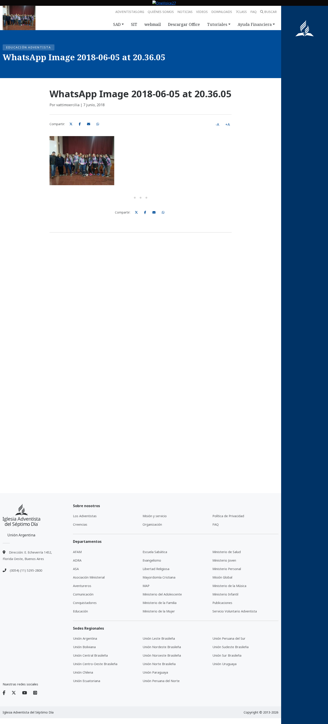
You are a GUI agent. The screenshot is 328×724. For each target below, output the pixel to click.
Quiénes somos (161, 12)
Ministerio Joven (224, 560)
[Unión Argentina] (21, 515)
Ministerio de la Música (229, 586)
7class (241, 12)
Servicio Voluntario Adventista (234, 611)
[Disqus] (141, 299)
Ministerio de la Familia (159, 603)
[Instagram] (35, 693)
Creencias (80, 524)
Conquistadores (85, 603)
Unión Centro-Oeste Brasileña (95, 664)
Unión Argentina (85, 638)
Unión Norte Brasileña (159, 664)
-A (217, 124)
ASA (76, 569)
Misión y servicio (155, 516)
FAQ (253, 12)
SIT (134, 24)
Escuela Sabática (155, 552)
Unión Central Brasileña (90, 655)
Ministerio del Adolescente (162, 594)
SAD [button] (117, 24)
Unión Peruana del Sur (228, 638)
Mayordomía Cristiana (159, 577)
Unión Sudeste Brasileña (230, 647)
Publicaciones (222, 603)
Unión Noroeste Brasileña (162, 655)
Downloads (221, 12)
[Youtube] (27, 693)
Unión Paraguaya (155, 672)
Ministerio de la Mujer (159, 611)
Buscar (270, 12)
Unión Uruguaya (224, 664)
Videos (202, 12)
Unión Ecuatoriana (86, 681)
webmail (152, 24)
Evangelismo (152, 560)
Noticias (185, 12)
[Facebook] (7, 693)
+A (227, 124)
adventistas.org (129, 12)
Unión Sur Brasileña (226, 655)
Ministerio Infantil (225, 594)
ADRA (77, 560)
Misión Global (222, 577)
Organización (152, 524)
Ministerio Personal (226, 569)
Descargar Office (184, 24)
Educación (80, 611)
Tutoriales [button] (217, 24)
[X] (16, 693)
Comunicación (83, 594)
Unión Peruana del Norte (161, 681)
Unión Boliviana (84, 647)
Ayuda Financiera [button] (255, 24)
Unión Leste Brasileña (159, 638)
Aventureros (82, 586)
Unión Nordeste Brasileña (162, 647)
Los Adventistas (85, 516)
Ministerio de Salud (226, 552)
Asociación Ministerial (89, 577)
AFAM (77, 552)
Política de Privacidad (228, 516)
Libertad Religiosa (156, 569)
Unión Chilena (83, 672)
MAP (146, 586)
